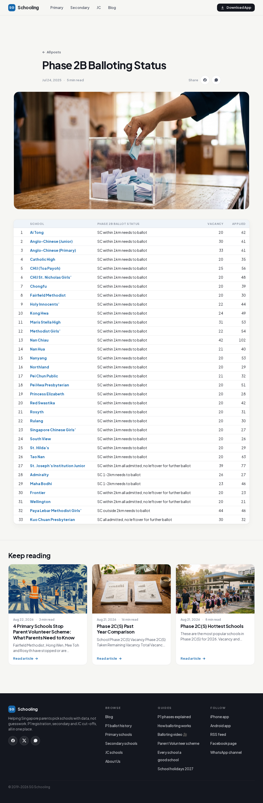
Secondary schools (121, 743)
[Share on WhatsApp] (216, 80)
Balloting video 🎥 (172, 734)
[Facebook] (12, 740)
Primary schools (118, 734)
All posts (51, 52)
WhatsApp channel (226, 752)
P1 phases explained (174, 717)
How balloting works (174, 726)
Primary (56, 7)
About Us (112, 761)
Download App (239, 7)
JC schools (114, 752)
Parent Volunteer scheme (178, 743)
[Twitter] (24, 740)
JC (99, 7)
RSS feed (218, 734)
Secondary (79, 7)
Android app (220, 726)
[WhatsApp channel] (35, 740)
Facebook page (223, 743)
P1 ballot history (118, 726)
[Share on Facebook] (205, 80)
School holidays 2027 (175, 769)
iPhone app (219, 717)
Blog (112, 7)
